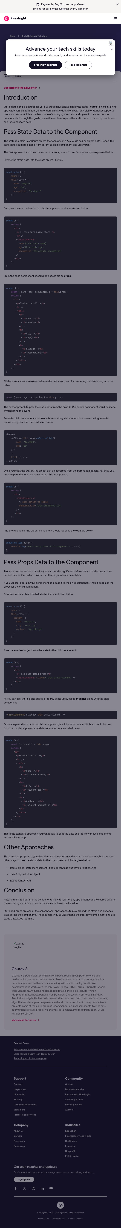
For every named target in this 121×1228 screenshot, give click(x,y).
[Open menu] (115, 18)
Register (83, 8)
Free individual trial (45, 64)
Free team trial (78, 64)
